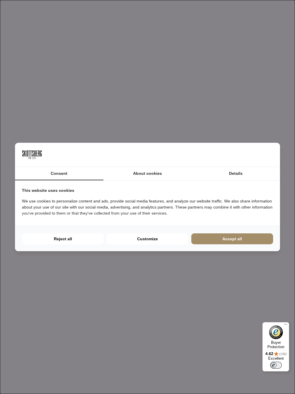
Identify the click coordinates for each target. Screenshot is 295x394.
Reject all (63, 239)
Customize (147, 239)
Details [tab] (236, 173)
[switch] (276, 365)
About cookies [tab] (147, 173)
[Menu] (285, 325)
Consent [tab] (59, 173)
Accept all (232, 239)
